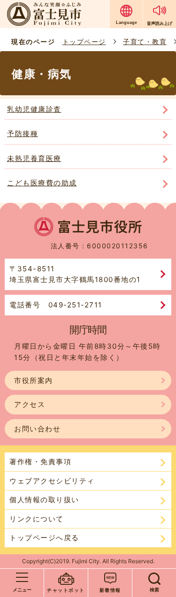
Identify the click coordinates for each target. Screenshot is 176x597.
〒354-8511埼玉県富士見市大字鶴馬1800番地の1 (75, 274)
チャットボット (66, 590)
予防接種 (22, 133)
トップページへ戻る (44, 537)
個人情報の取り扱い (44, 499)
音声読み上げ (159, 23)
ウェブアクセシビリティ (52, 480)
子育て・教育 (145, 42)
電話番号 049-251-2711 (55, 304)
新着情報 (110, 590)
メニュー (22, 589)
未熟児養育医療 (34, 158)
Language (126, 22)
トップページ (84, 42)
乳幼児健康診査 (34, 109)
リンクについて (36, 518)
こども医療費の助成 (42, 182)
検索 (154, 589)
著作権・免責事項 (40, 461)
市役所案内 (33, 380)
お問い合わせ (37, 428)
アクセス (29, 404)
